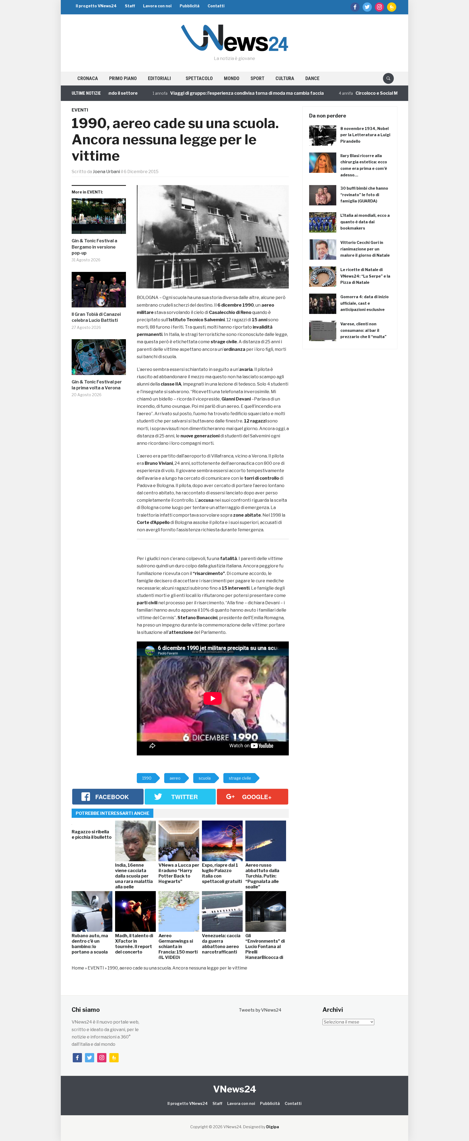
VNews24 (234, 1089)
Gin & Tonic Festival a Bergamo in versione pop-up (94, 247)
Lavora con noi (157, 6)
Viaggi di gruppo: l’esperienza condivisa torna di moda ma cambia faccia (214, 93)
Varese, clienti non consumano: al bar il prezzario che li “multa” (363, 330)
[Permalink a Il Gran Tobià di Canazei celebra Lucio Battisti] (99, 292)
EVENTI (80, 110)
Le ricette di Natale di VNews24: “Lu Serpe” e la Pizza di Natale (365, 276)
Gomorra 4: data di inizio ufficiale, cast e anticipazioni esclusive (364, 303)
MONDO (231, 78)
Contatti (216, 6)
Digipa (272, 1126)
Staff (130, 6)
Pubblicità (189, 6)
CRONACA (87, 78)
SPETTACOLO (199, 78)
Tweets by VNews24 (260, 1010)
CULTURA (284, 78)
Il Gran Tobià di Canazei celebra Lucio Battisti (96, 317)
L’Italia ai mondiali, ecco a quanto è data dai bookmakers (365, 222)
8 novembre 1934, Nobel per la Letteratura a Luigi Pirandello (365, 135)
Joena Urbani (106, 171)
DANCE (312, 78)
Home (78, 968)
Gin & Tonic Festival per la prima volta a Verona (97, 384)
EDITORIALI (159, 78)
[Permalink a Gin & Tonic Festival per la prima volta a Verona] (99, 359)
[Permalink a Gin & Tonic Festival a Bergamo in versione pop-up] (99, 218)
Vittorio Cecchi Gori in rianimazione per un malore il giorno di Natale (365, 249)
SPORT (257, 78)
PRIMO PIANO (123, 78)
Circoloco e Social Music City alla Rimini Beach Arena (378, 93)
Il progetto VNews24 (96, 6)
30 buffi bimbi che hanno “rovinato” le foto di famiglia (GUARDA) (364, 195)
